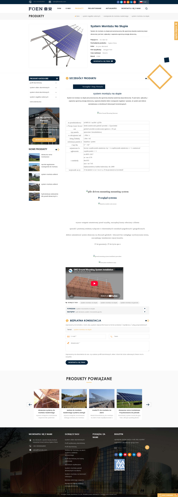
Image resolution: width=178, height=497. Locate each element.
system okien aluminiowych (39, 87)
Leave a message (167, 495)
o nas (68, 8)
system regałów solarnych (91, 16)
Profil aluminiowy (71, 447)
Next (149, 404)
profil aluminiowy (36, 83)
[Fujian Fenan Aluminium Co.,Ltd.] (40, 8)
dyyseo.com (113, 494)
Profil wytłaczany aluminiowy (75, 443)
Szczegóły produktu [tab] (82, 78)
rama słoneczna (35, 102)
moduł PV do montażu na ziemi (75, 411)
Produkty (79, 8)
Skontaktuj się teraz (101, 61)
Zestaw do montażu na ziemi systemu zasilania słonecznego (75, 452)
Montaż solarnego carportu (74, 480)
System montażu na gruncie (129, 303)
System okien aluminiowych (75, 440)
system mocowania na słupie (85, 309)
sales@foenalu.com (59, 2)
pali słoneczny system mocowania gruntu (89, 312)
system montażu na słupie (82, 330)
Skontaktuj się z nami (131, 8)
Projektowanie (94, 8)
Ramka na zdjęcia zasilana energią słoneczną (74, 484)
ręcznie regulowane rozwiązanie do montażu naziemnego (49, 166)
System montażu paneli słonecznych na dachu (73, 469)
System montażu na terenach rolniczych (75, 475)
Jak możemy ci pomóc (44, 119)
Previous (29, 404)
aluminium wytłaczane (73, 464)
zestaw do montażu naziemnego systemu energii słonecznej (48, 411)
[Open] (176, 31)
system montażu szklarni (49, 174)
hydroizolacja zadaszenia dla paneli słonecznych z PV (49, 195)
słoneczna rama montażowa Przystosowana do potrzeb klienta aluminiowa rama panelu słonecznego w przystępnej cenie (50, 156)
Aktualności (111, 8)
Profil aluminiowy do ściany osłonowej (74, 460)
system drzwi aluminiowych (39, 92)
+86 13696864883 (39, 2)
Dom (59, 8)
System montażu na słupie (89, 303)
